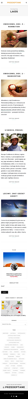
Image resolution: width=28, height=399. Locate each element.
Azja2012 (7, 347)
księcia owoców (6, 110)
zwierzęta (14, 375)
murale (18, 356)
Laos (23, 354)
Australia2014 (21, 333)
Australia (13, 333)
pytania (13, 365)
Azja (21, 344)
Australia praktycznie (14, 335)
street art (7, 368)
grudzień (16, 351)
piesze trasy (19, 361)
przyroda (22, 363)
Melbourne (11, 356)
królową (21, 51)
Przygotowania (13, 363)
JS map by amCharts (4, 314)
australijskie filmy (14, 342)
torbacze (7, 372)
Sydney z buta (6, 370)
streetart (15, 368)
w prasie (21, 372)
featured (5, 351)
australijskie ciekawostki (14, 340)
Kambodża (12, 354)
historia (23, 351)
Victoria (14, 372)
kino (19, 354)
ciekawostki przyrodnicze (11, 349)
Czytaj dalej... (14, 276)
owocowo (21, 358)
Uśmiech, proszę (14, 130)
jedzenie (5, 354)
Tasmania (22, 370)
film (11, 351)
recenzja (19, 365)
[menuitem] (15, 308)
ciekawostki (20, 347)
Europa (22, 349)
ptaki (7, 365)
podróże (5, 363)
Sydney (22, 368)
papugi (7, 361)
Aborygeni (5, 333)
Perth (12, 361)
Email (3, 286)
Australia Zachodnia (14, 337)
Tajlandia (15, 370)
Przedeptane (14, 3)
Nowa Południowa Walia (10, 358)
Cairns (13, 347)
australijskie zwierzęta (11, 344)
